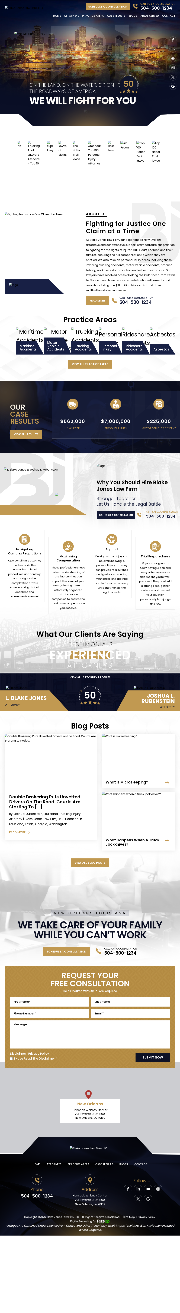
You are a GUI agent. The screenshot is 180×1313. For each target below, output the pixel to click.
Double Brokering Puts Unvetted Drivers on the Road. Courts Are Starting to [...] (44, 802)
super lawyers (50, 146)
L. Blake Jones (34, 700)
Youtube (172, 58)
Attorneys (71, 16)
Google (172, 86)
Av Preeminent (125, 145)
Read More (17, 832)
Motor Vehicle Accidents (57, 341)
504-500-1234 (156, 8)
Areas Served (149, 16)
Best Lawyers (111, 146)
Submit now (153, 1057)
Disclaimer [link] (113, 1217)
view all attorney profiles (90, 677)
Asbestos (162, 341)
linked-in (138, 1189)
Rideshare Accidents (136, 341)
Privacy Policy (38, 1053)
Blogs (132, 16)
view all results (26, 434)
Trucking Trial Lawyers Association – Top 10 (34, 153)
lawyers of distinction (62, 148)
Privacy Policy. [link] (147, 1217)
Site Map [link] (129, 1217)
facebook (172, 39)
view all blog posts (90, 863)
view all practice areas (90, 364)
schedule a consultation (107, 6)
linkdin (172, 49)
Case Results (116, 16)
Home (57, 16)
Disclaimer (18, 1053)
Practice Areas (93, 16)
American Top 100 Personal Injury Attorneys (94, 153)
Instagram (172, 67)
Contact (168, 16)
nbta (19, 144)
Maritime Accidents (30, 341)
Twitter (172, 77)
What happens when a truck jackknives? (132, 842)
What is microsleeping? (127, 782)
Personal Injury (110, 341)
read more (97, 301)
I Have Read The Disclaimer (35, 1058)
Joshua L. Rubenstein (148, 700)
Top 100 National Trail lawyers (141, 151)
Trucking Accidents (85, 341)
